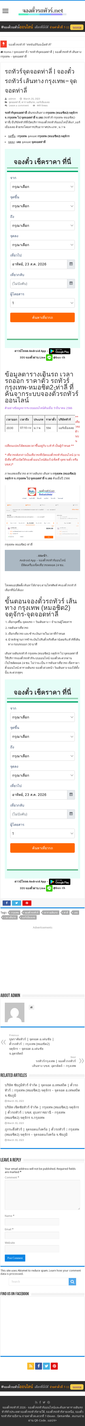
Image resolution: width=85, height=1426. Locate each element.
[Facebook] (38, 1366)
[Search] (72, 1281)
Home (7, 52)
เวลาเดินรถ (10, 917)
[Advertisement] (42, 958)
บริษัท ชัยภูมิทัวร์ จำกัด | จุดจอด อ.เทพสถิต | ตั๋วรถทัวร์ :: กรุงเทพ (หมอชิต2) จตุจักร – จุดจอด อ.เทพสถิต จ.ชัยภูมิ (42, 1090)
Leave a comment (19, 105)
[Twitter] (46, 1366)
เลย (76, 912)
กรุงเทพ (15, 912)
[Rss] (30, 1366)
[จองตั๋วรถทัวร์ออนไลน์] (42, 10)
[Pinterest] (54, 1366)
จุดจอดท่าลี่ (20, 52)
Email (9, 1229)
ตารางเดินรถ (28, 102)
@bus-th (59, 357)
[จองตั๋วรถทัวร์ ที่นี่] (42, 26)
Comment (12, 1177)
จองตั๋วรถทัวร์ (68, 585)
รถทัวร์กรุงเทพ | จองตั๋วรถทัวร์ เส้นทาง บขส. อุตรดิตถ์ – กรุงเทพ (54, 1062)
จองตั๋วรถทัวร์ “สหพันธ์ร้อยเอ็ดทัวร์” (30, 44)
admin (12, 98)
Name (9, 1215)
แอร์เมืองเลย (42, 102)
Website (10, 1242)
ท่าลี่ (66, 912)
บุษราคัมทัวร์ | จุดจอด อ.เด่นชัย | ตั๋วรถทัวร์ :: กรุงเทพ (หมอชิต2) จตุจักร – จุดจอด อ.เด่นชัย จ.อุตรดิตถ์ (31, 1044)
